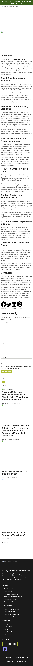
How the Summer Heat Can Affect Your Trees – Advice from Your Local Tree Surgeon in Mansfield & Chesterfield (15, 431)
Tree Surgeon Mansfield (18, 59)
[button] (4, 305)
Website (3, 357)
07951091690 (11, 644)
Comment (4, 322)
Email (3, 350)
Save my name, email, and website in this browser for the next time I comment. (16, 367)
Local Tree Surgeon (26, 71)
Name (3, 343)
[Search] (3, 382)
